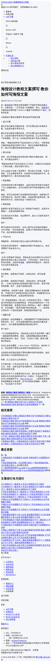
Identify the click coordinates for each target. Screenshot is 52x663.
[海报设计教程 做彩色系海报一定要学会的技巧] (21, 431)
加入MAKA (11, 575)
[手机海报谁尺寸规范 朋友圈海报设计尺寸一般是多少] (24, 520)
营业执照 (10, 572)
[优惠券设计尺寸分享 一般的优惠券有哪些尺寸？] (23, 540)
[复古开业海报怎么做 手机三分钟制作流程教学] (22, 545)
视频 (22, 262)
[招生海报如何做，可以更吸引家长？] (17, 463)
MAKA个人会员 (13, 614)
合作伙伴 (10, 564)
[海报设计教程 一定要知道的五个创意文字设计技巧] (23, 441)
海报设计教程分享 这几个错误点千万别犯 (25, 402)
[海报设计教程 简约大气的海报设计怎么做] (19, 421)
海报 (9, 105)
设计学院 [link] (5, 82)
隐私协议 (10, 569)
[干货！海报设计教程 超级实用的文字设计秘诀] (21, 436)
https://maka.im (26, 379)
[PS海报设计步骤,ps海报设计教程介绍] (17, 416)
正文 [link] (19, 82)
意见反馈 (10, 589)
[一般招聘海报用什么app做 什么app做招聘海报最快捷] (24, 468)
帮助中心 (10, 584)
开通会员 (10, 56)
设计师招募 (10, 619)
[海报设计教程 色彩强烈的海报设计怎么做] (19, 426)
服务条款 (10, 567)
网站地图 (10, 586)
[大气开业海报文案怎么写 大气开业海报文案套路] (23, 535)
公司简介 (10, 562)
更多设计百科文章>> (10, 550)
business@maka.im (19, 640)
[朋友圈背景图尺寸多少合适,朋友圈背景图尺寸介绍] (23, 515)
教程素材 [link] (13, 82)
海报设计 (45, 108)
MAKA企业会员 (13, 617)
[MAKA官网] (15, 2)
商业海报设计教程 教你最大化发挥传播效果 (19, 404)
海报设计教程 (12, 392)
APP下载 (9, 17)
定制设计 (10, 612)
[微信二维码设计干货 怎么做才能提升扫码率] (21, 530)
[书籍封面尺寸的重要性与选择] (14, 458)
